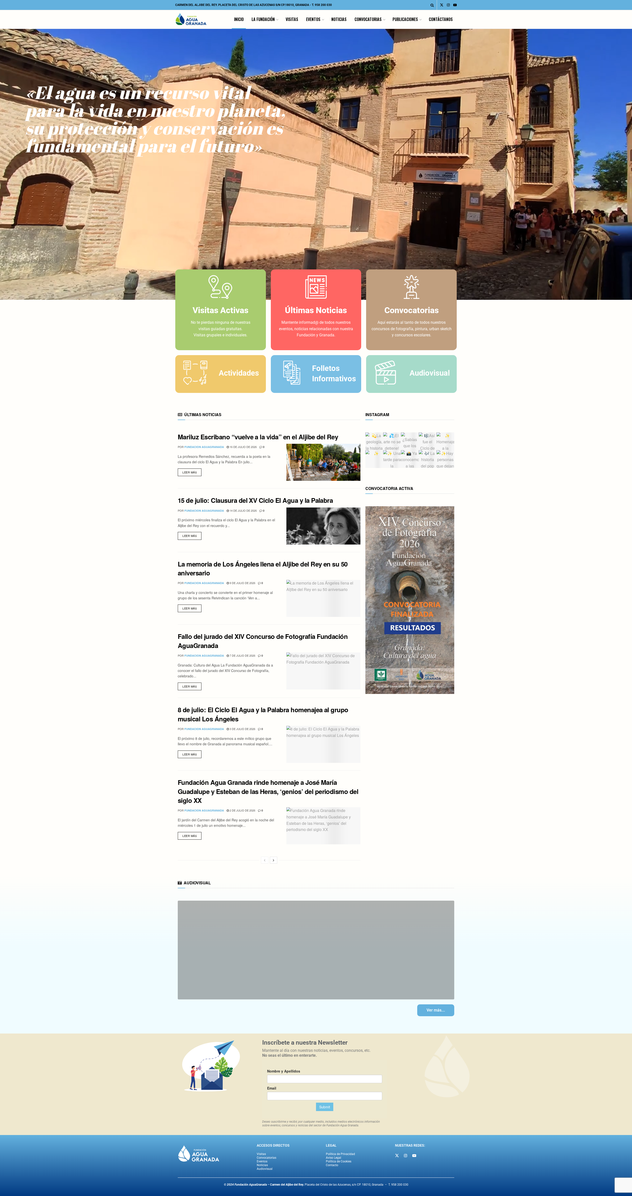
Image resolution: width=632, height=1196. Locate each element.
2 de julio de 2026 (242, 810)
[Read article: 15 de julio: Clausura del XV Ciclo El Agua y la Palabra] (323, 526)
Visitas (292, 19)
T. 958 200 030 (322, 5)
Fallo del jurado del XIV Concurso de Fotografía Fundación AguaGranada (263, 641)
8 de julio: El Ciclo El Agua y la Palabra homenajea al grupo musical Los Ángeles (263, 714)
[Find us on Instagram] (448, 5)
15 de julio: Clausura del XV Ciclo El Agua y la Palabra (255, 500)
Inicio (239, 19)
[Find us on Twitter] (441, 5)
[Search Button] (432, 5)
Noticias (339, 19)
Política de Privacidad (340, 1154)
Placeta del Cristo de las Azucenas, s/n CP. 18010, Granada (326, 1184)
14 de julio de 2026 (243, 510)
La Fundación (263, 19)
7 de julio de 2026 (242, 655)
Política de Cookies (338, 1161)
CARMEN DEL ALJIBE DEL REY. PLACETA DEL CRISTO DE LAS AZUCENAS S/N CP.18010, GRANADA (242, 5)
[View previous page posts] (264, 860)
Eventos (313, 19)
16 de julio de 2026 (243, 447)
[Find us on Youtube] (455, 5)
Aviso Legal (333, 1157)
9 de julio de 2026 (242, 583)
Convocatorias (368, 19)
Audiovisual (265, 1169)
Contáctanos (441, 19)
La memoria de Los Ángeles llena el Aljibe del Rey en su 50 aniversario (263, 568)
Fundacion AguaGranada (204, 447)
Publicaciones (405, 19)
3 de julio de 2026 (242, 729)
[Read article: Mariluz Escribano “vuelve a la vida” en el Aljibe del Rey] (323, 462)
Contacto (332, 1165)
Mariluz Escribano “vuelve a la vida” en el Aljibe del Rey (258, 436)
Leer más (191, 471)
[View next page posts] (273, 860)
